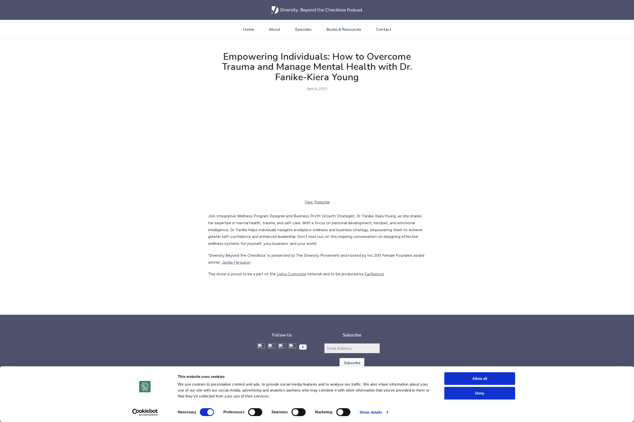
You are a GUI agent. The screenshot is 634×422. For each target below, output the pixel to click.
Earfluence (374, 274)
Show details (371, 412)
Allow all (479, 378)
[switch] (255, 412)
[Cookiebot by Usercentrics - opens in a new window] (145, 412)
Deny (479, 393)
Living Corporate (291, 274)
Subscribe (352, 363)
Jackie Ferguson (236, 262)
